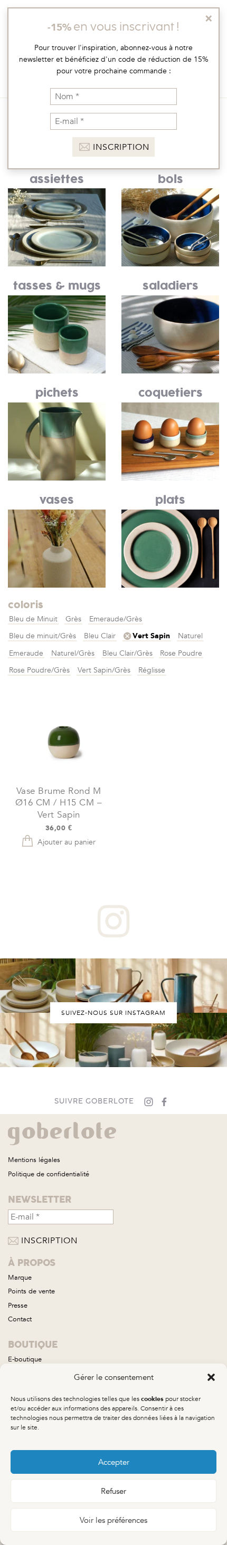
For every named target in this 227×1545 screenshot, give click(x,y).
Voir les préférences (113, 1520)
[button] (211, 1377)
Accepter (113, 1462)
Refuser (113, 1491)
